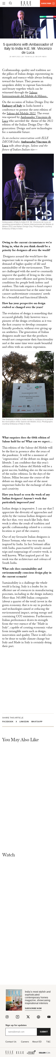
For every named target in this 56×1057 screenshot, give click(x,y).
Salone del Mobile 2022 (21, 113)
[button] (9, 721)
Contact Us (10, 1041)
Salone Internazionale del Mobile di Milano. (25, 94)
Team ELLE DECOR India (36, 56)
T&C (48, 1041)
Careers (25, 1041)
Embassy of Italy (12, 105)
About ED (37, 1041)
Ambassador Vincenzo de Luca (26, 119)
